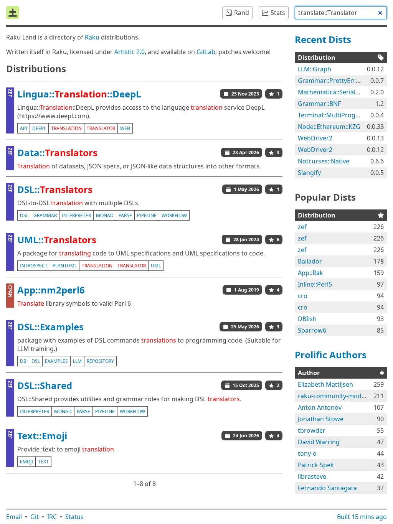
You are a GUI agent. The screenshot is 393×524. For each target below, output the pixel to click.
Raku (92, 37)
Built (362, 516)
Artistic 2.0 (129, 52)
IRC (52, 516)
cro (302, 296)
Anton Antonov (320, 407)
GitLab (205, 52)
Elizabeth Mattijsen (325, 384)
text (43, 461)
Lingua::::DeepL (79, 93)
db (23, 361)
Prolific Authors (331, 354)
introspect (34, 265)
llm (77, 361)
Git (34, 516)
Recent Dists (323, 39)
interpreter (76, 215)
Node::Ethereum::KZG (329, 126)
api (23, 128)
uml (156, 265)
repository (100, 361)
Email (14, 516)
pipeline (147, 215)
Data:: (57, 152)
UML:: (56, 239)
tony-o (307, 453)
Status (74, 516)
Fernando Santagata (327, 488)
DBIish (307, 319)
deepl (39, 128)
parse (125, 215)
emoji (26, 461)
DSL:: (54, 189)
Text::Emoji (42, 435)
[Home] (12, 12)
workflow (174, 215)
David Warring (319, 442)
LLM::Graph (314, 69)
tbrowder (311, 430)
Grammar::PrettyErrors (331, 80)
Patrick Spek (316, 465)
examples (56, 361)
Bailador (310, 261)
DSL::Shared (44, 385)
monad (105, 215)
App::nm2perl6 (51, 289)
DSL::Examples (50, 326)
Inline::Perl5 (315, 284)
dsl (24, 215)
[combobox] (341, 12)
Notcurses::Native (323, 161)
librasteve (312, 476)
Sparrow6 (312, 330)
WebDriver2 (315, 138)
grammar (45, 215)
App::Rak (310, 273)
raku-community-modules (335, 396)
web (125, 128)
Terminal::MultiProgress (333, 115)
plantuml (65, 265)
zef (302, 226)
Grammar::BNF (319, 103)
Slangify (309, 172)
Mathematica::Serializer (332, 92)
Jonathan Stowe (320, 419)
